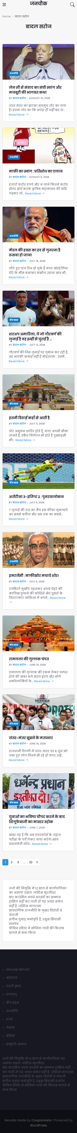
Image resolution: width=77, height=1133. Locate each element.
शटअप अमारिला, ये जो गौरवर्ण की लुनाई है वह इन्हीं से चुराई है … (35, 337)
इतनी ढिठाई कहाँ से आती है (29, 417)
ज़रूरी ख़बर (13, 986)
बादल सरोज (19, 98)
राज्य (9, 1019)
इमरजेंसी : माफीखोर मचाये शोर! (34, 575)
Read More (17, 114)
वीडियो (10, 1036)
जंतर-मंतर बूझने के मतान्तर (31, 737)
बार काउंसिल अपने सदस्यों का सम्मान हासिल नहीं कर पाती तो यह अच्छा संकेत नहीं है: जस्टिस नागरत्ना (36, 901)
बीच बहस (14, 320)
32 (30, 862)
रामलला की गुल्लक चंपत (29, 659)
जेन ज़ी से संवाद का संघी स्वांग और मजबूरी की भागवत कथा (35, 90)
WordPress (38, 1125)
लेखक (10, 1027)
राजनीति (14, 73)
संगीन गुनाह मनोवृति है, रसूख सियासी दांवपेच (33, 1081)
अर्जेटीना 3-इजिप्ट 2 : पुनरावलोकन (36, 496)
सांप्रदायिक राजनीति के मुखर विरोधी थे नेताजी (34, 1076)
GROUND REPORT (18, 969)
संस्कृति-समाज (16, 1044)
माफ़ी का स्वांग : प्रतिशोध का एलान (35, 171)
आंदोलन (11, 978)
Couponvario (42, 1120)
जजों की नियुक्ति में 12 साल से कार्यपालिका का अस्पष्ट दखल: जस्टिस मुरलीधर (38, 890)
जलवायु (11, 994)
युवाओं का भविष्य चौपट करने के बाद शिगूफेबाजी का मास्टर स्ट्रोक (37, 819)
